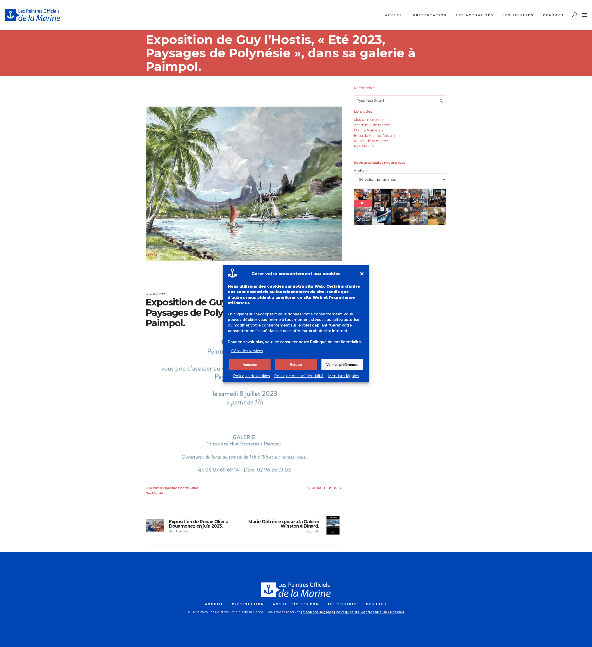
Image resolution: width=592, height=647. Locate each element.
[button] (362, 273)
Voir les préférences (342, 365)
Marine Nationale (369, 130)
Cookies (397, 612)
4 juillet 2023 (156, 294)
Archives (361, 170)
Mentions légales (343, 376)
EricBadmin (154, 488)
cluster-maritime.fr (370, 119)
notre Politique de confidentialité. (330, 342)
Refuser (296, 365)
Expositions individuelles (180, 488)
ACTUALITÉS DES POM (296, 604)
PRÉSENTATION (248, 604)
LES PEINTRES (342, 604)
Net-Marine (364, 146)
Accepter (250, 365)
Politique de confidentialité (299, 376)
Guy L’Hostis (154, 493)
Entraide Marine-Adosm (374, 135)
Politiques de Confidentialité (361, 612)
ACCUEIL (214, 604)
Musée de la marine (371, 141)
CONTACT (376, 604)
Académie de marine (372, 125)
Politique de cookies (251, 376)
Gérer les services (247, 351)
